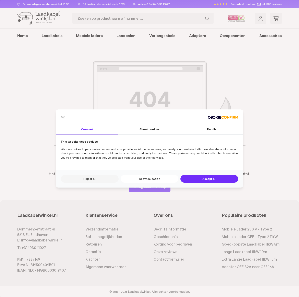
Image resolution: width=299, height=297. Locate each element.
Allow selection (149, 178)
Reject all (89, 178)
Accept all (209, 178)
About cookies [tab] (149, 129)
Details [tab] (212, 129)
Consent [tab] (87, 129)
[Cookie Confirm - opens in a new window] (223, 117)
